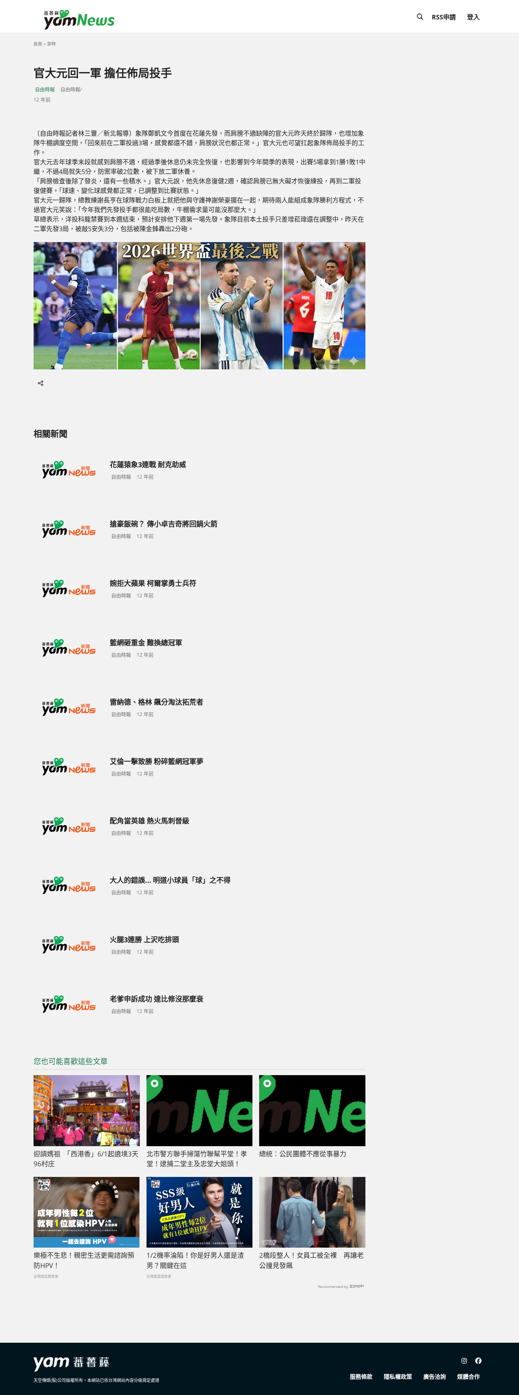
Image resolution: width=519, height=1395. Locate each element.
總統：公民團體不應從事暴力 (302, 1154)
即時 (51, 44)
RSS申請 (444, 17)
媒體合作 (468, 1377)
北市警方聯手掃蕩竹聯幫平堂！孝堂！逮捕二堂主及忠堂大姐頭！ (197, 1159)
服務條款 (361, 1377)
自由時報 (45, 89)
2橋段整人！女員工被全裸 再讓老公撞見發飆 (311, 1260)
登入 (473, 17)
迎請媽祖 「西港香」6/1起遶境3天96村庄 (86, 1159)
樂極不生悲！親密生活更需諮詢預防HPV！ (84, 1260)
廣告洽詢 (434, 1377)
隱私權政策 (398, 1377)
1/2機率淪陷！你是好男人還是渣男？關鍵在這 (195, 1260)
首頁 (38, 44)
